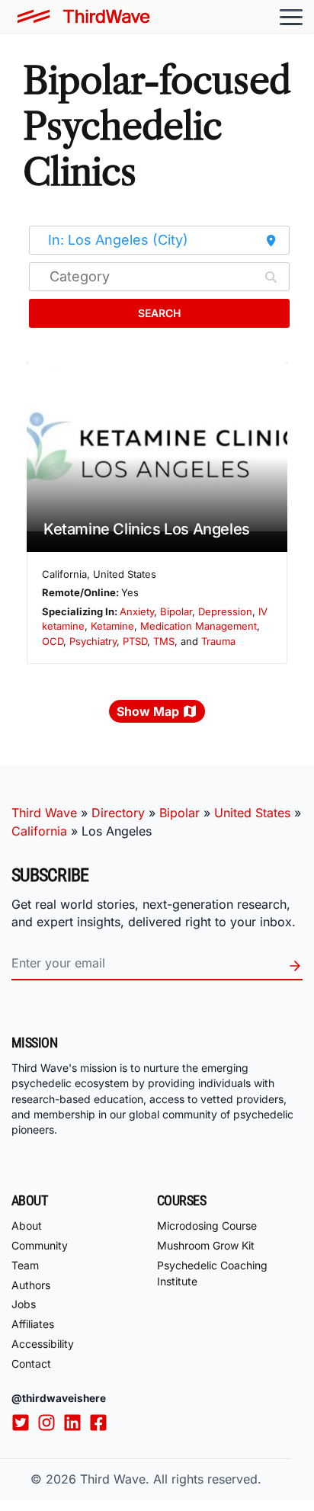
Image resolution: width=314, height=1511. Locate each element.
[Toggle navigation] (291, 16)
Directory (118, 812)
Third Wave (44, 812)
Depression (225, 611)
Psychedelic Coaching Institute (212, 1273)
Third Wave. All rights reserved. (170, 1479)
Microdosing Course (207, 1225)
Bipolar (176, 611)
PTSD (135, 641)
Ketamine (112, 626)
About (26, 1225)
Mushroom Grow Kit (206, 1245)
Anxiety (137, 611)
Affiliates (32, 1323)
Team (25, 1265)
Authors (30, 1284)
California (39, 831)
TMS (164, 641)
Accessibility (42, 1343)
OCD (52, 641)
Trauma (218, 641)
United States (252, 812)
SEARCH (159, 312)
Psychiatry (93, 641)
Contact (31, 1363)
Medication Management (198, 626)
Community (39, 1245)
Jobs (23, 1304)
